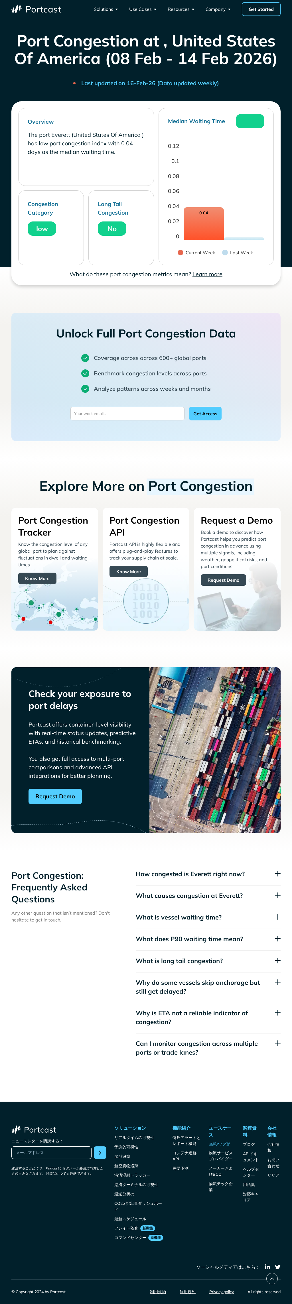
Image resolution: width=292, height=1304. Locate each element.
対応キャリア (251, 1197)
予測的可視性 (126, 1147)
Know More (37, 578)
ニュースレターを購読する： (37, 1141)
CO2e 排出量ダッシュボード (138, 1206)
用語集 (249, 1184)
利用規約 (158, 1291)
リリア (273, 1175)
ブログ (249, 1144)
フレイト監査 (126, 1228)
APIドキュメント (251, 1156)
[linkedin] (267, 1267)
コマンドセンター (130, 1237)
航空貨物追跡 (126, 1165)
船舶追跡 (122, 1156)
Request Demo (223, 580)
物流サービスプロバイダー (221, 1155)
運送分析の (124, 1194)
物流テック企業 (221, 1186)
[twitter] (278, 1267)
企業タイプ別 (219, 1144)
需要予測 (180, 1168)
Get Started (261, 9)
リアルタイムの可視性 (134, 1137)
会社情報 (273, 1147)
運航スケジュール (130, 1218)
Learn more (207, 274)
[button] (106, 9)
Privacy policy (221, 1291)
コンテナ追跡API (184, 1155)
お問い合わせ (273, 1162)
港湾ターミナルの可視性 (136, 1184)
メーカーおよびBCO (221, 1171)
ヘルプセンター (251, 1172)
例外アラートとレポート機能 (186, 1140)
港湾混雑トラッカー (132, 1175)
